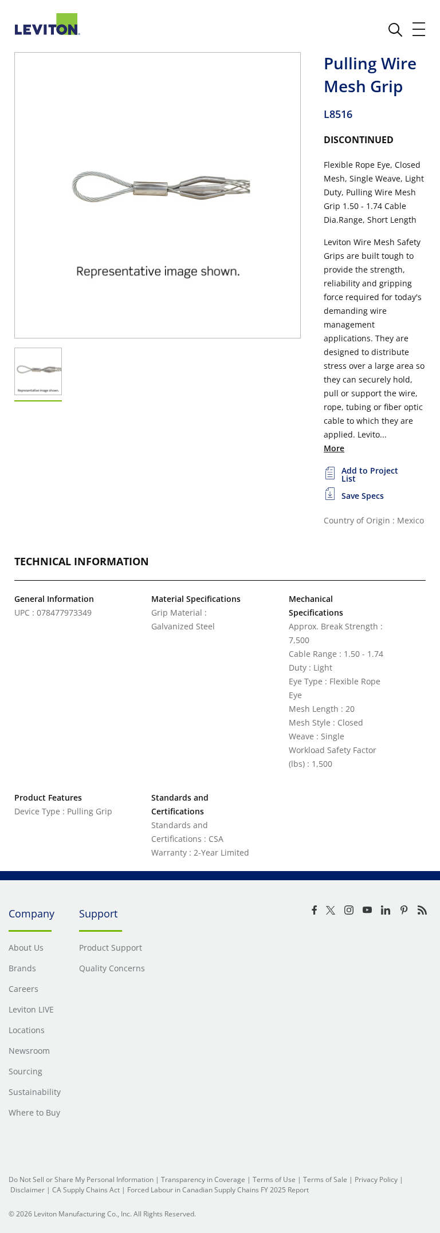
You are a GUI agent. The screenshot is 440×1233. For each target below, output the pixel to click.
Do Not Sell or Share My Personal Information (81, 1179)
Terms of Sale (325, 1179)
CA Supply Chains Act (86, 1190)
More (334, 448)
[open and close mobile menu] (419, 29)
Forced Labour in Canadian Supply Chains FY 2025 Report (218, 1190)
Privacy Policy (376, 1179)
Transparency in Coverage (203, 1179)
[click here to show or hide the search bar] (395, 30)
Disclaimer (27, 1190)
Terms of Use (274, 1179)
